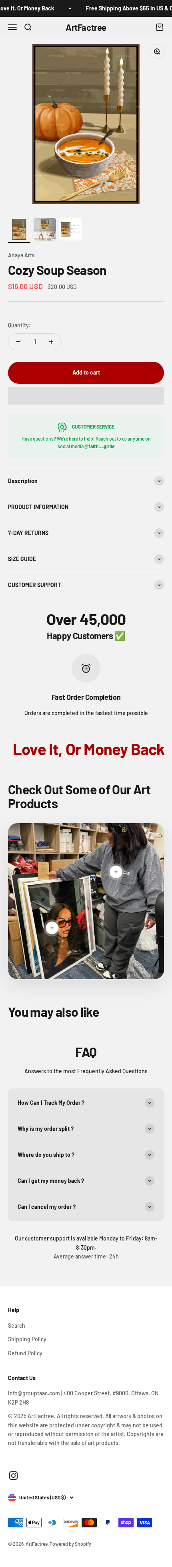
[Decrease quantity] (18, 342)
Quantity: (19, 325)
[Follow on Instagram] (13, 1475)
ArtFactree (41, 1416)
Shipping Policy (27, 1339)
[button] (86, 396)
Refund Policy (25, 1353)
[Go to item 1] (19, 230)
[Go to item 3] (70, 230)
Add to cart (86, 372)
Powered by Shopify (70, 1544)
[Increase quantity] (51, 342)
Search (16, 1325)
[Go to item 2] (45, 230)
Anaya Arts (21, 255)
